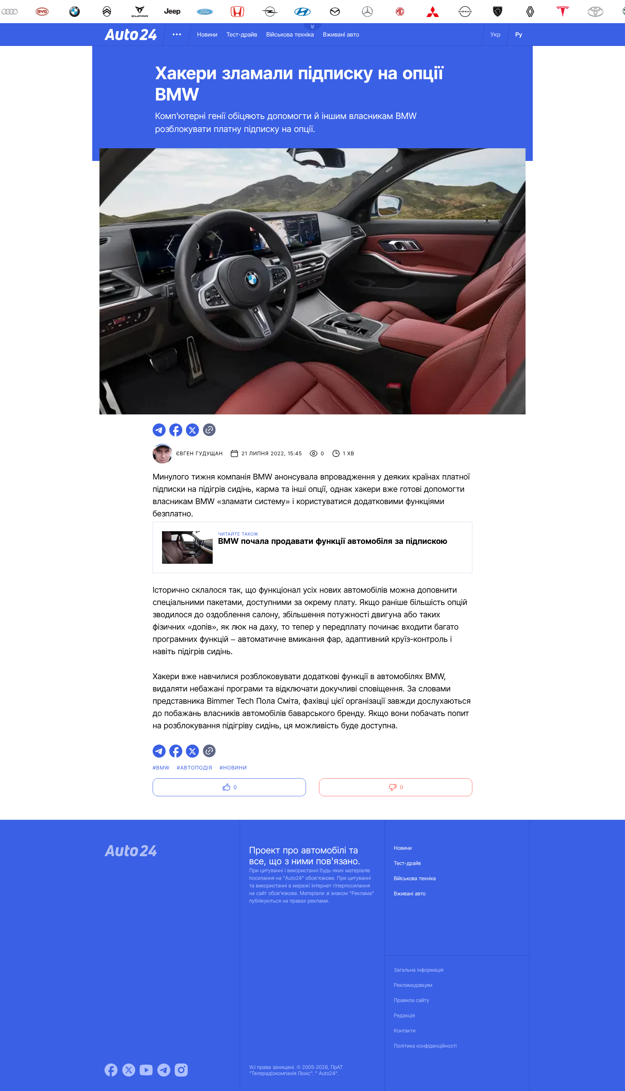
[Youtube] (146, 1070)
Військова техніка (290, 34)
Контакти (405, 1031)
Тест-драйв (241, 34)
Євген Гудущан (199, 454)
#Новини (233, 768)
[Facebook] (111, 1070)
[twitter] (192, 429)
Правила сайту (411, 1000)
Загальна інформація (418, 970)
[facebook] (175, 429)
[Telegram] (163, 1070)
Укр (495, 34)
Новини (207, 34)
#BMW (161, 768)
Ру (518, 34)
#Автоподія (194, 768)
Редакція (404, 1016)
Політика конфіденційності (425, 1046)
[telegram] (159, 429)
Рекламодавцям (413, 985)
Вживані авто (341, 34)
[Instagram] (181, 1070)
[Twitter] (128, 1070)
